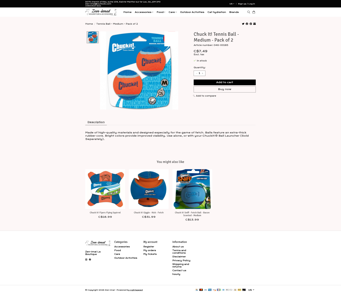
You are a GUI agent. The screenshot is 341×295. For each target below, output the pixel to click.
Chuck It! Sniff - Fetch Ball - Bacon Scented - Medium (192, 214)
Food (117, 250)
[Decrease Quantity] (196, 73)
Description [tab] (96, 122)
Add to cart (224, 82)
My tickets (150, 254)
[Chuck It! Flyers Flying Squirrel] (105, 189)
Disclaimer (179, 256)
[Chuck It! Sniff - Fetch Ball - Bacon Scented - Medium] (192, 189)
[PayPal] (239, 290)
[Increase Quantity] (202, 73)
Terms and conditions (179, 251)
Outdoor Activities (192, 12)
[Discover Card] (214, 290)
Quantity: (200, 67)
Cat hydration (217, 12)
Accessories (122, 246)
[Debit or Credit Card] (244, 290)
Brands (234, 12)
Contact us (179, 270)
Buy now (224, 89)
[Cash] (235, 290)
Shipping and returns (180, 265)
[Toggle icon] (249, 12)
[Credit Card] (196, 290)
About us (178, 246)
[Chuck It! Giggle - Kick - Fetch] (149, 189)
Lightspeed (136, 290)
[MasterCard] (201, 290)
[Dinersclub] (223, 290)
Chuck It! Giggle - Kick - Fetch (149, 212)
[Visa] (205, 290)
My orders (149, 250)
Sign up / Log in (246, 4)
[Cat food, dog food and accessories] (101, 12)
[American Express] (210, 290)
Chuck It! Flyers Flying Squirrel (105, 212)
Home (127, 12)
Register (148, 246)
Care (117, 254)
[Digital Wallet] (229, 290)
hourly (176, 274)
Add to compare (206, 96)
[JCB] (218, 290)
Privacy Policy (181, 260)
